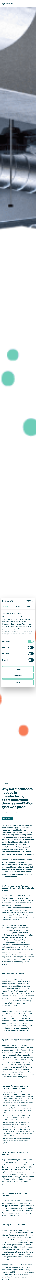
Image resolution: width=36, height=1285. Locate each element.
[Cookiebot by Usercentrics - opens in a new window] (25, 601)
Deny (18, 682)
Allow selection (18, 676)
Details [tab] (18, 606)
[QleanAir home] (8, 4)
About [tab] (29, 606)
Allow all (18, 669)
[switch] (31, 647)
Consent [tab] (7, 606)
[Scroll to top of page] (33, 1282)
